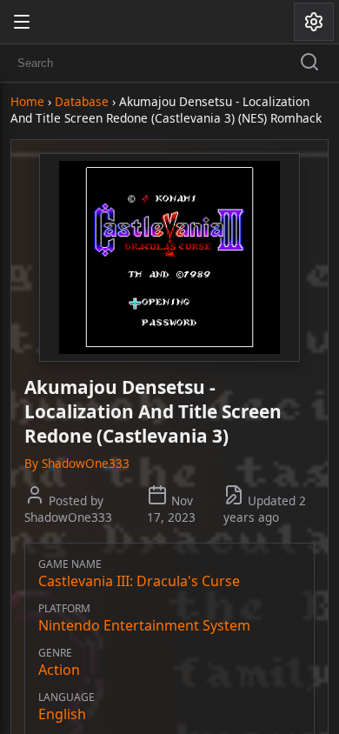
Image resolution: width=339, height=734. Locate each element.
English (62, 714)
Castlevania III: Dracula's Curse (139, 581)
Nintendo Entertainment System (144, 625)
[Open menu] (21, 21)
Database (82, 101)
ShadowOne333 (86, 463)
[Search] (309, 63)
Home (27, 101)
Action (59, 669)
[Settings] (314, 22)
